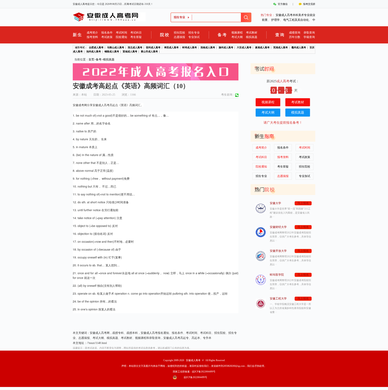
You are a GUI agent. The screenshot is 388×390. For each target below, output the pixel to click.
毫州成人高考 (298, 47)
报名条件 (107, 32)
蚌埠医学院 (277, 274)
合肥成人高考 (96, 47)
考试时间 (121, 32)
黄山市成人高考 (149, 51)
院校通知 (121, 37)
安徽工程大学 (278, 298)
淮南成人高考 (207, 47)
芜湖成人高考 (280, 47)
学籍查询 (309, 37)
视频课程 (237, 32)
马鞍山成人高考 (115, 47)
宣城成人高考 (130, 51)
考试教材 (251, 32)
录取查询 (309, 32)
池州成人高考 (93, 51)
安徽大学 (275, 203)
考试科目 (136, 32)
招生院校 (179, 32)
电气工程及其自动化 (296, 19)
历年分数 (294, 37)
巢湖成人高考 (262, 47)
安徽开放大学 (278, 250)
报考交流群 (309, 4)
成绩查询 (294, 32)
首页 (91, 59)
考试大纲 (237, 37)
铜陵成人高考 (111, 51)
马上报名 (303, 203)
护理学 (275, 19)
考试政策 (107, 37)
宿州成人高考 (153, 47)
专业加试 (194, 37)
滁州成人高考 (226, 47)
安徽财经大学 (278, 227)
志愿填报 (179, 37)
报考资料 (92, 37)
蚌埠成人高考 (189, 47)
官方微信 (283, 4)
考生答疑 (136, 37)
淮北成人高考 (135, 47)
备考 (98, 59)
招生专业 (194, 32)
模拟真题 (251, 37)
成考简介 (92, 32)
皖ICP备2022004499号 (203, 371)
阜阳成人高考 (171, 47)
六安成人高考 (244, 47)
